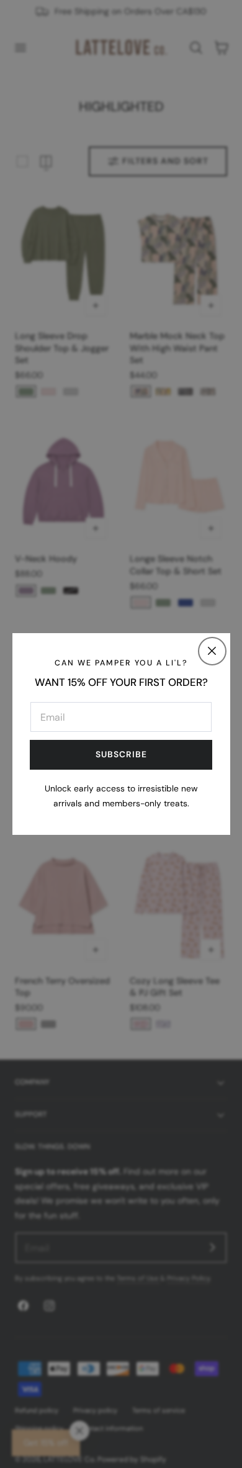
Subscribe (121, 754)
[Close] (212, 651)
